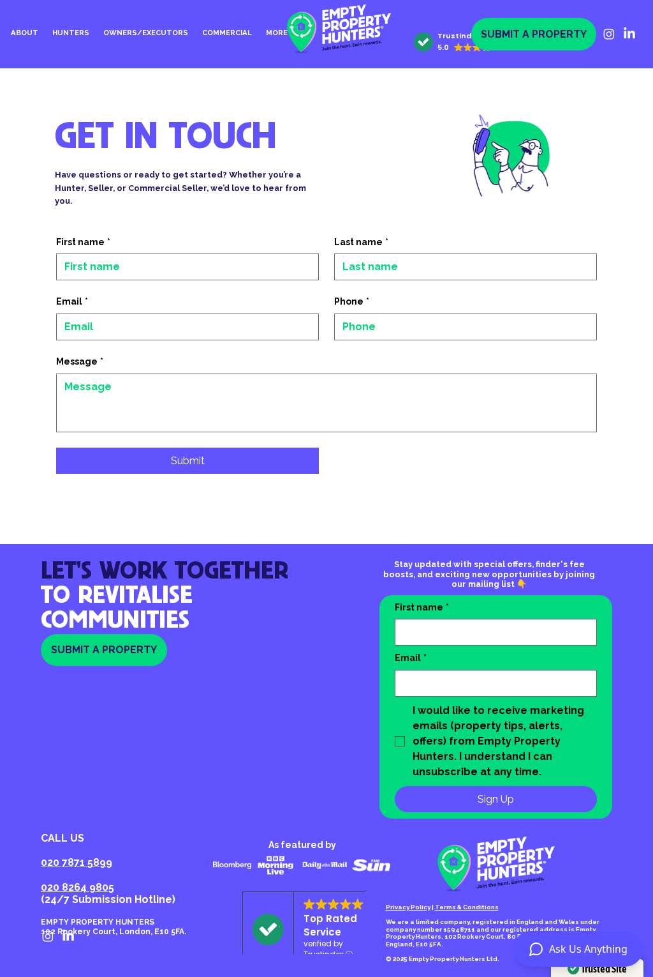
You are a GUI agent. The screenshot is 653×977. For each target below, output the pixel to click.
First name (83, 242)
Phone (351, 301)
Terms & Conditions (467, 907)
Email (72, 301)
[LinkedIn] (629, 34)
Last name (361, 242)
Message (79, 361)
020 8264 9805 (77, 887)
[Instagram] (609, 34)
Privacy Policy (408, 907)
